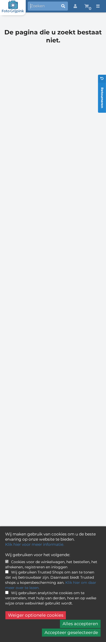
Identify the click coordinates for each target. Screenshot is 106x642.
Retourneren (102, 97)
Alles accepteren (80, 623)
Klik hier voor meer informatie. (34, 544)
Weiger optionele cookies (35, 615)
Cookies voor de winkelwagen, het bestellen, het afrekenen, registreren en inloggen (51, 564)
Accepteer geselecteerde (71, 632)
